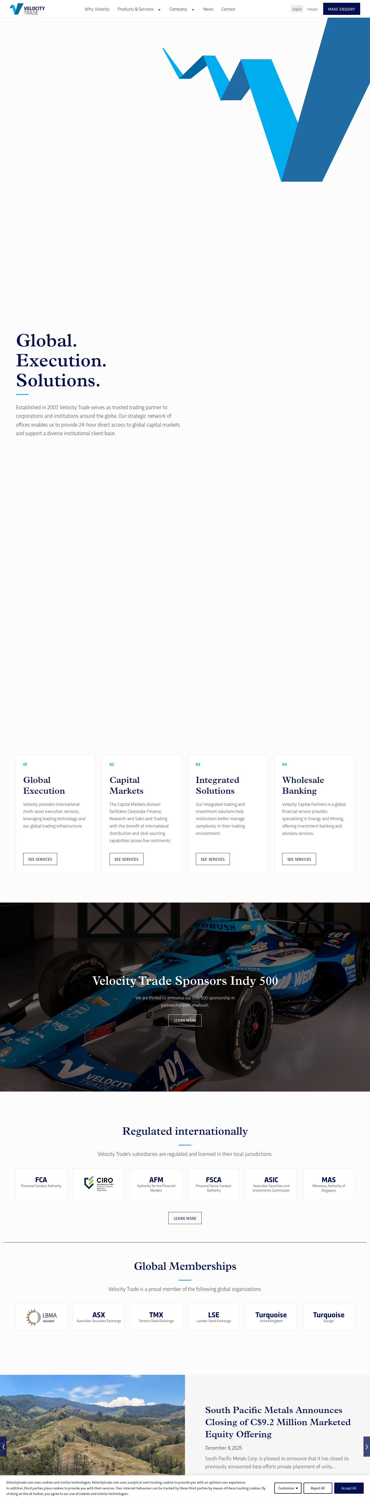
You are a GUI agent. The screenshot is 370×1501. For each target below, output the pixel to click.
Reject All (318, 1488)
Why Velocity (97, 9)
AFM (156, 1179)
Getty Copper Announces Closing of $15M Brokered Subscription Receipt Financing (281, 1422)
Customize (286, 1488)
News (208, 9)
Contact (228, 9)
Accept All (349, 1488)
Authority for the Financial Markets (156, 1187)
